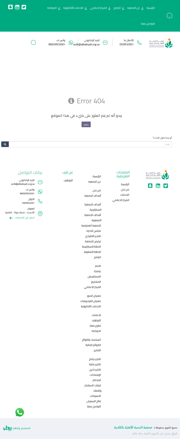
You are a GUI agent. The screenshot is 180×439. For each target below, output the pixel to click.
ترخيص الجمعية (93, 241)
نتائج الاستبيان (93, 401)
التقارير (97, 350)
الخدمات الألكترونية (73, 7)
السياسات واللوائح (91, 339)
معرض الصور (94, 295)
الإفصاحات (95, 374)
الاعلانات (96, 315)
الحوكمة (52, 7)
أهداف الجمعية (92, 195)
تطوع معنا (95, 325)
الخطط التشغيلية (92, 251)
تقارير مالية (95, 364)
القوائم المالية (93, 344)
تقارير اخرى (95, 369)
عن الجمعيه (133, 7)
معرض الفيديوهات (90, 301)
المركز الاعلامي (98, 7)
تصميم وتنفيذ (21, 428)
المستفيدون (94, 276)
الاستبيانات (95, 395)
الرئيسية (151, 7)
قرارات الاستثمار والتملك (93, 388)
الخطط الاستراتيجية (91, 246)
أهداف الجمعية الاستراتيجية (92, 207)
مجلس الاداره (93, 230)
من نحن (125, 189)
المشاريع (96, 281)
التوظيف (96, 320)
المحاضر (97, 380)
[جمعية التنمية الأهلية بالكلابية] (161, 43)
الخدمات (124, 194)
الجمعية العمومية (91, 225)
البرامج (117, 7)
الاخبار (98, 265)
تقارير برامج (95, 359)
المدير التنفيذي (93, 236)
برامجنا (97, 271)
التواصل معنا (148, 23)
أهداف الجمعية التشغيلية (92, 217)
